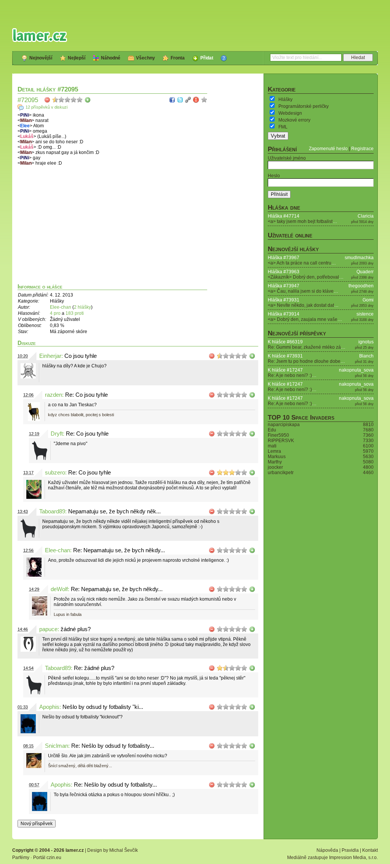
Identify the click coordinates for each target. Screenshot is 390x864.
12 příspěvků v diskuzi (46, 107)
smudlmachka (359, 257)
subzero (55, 473)
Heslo (274, 175)
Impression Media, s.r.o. (353, 857)
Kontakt (370, 850)
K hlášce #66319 (285, 342)
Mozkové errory (294, 120)
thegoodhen (361, 286)
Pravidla (350, 850)
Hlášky (285, 99)
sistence (365, 314)
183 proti (75, 313)
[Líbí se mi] (88, 100)
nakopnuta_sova (356, 370)
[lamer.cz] (39, 35)
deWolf (59, 589)
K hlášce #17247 (285, 370)
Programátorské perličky (303, 106)
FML (283, 127)
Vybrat (278, 136)
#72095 (28, 100)
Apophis (49, 707)
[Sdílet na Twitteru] (180, 100)
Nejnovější (40, 58)
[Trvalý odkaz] (188, 100)
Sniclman (56, 746)
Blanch (366, 356)
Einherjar (50, 356)
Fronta (178, 58)
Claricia (366, 216)
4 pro (56, 313)
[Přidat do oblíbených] (204, 100)
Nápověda (327, 850)
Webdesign (290, 113)
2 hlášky (82, 307)
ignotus (366, 342)
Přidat (206, 58)
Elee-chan (60, 307)
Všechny (145, 58)
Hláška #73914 (283, 314)
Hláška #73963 (283, 271)
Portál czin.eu (47, 857)
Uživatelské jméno (287, 158)
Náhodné (110, 58)
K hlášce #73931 (285, 356)
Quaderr (365, 271)
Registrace (362, 148)
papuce (48, 629)
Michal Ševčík (123, 850)
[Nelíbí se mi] (47, 100)
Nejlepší (76, 58)
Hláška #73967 (283, 257)
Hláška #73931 (283, 300)
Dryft (57, 434)
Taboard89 (52, 511)
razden (53, 395)
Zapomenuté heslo (328, 148)
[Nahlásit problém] (196, 100)
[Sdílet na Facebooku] (172, 100)
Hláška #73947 (283, 286)
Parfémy (20, 857)
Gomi (368, 300)
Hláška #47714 (283, 216)
